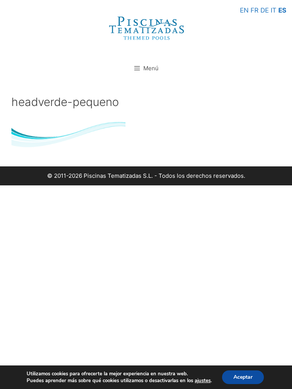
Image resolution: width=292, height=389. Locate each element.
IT (273, 10)
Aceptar (242, 377)
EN (244, 10)
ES (282, 10)
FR (255, 10)
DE (264, 10)
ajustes (203, 380)
